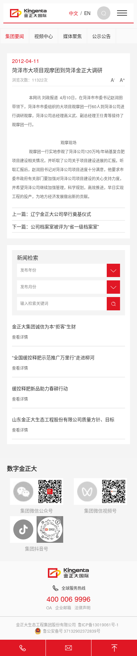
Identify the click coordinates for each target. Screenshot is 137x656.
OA (49, 608)
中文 (73, 13)
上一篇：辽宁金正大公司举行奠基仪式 (51, 213)
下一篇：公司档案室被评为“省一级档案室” (55, 226)
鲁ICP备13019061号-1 (98, 624)
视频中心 (43, 36)
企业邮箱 (63, 608)
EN (87, 13)
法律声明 (82, 608)
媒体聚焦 (72, 36)
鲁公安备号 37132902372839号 (71, 631)
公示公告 (101, 36)
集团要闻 (14, 36)
